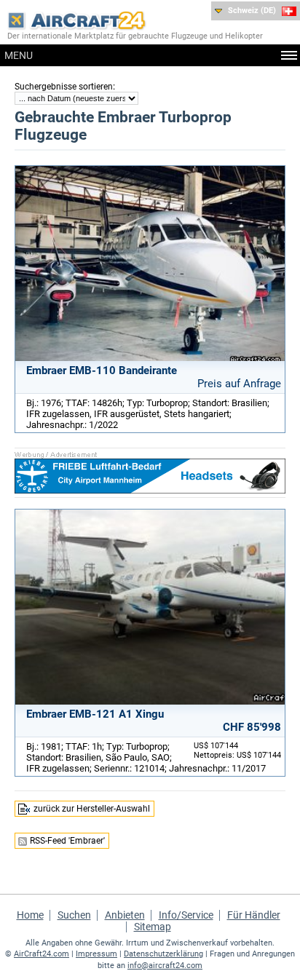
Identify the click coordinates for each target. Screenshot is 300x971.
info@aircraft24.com (164, 965)
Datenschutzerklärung (163, 954)
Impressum (96, 954)
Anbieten (125, 915)
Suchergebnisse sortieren (64, 87)
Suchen (74, 915)
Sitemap (152, 926)
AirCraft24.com (41, 954)
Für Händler (253, 915)
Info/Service (186, 915)
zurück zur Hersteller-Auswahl (91, 809)
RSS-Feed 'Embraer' (67, 841)
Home (30, 915)
